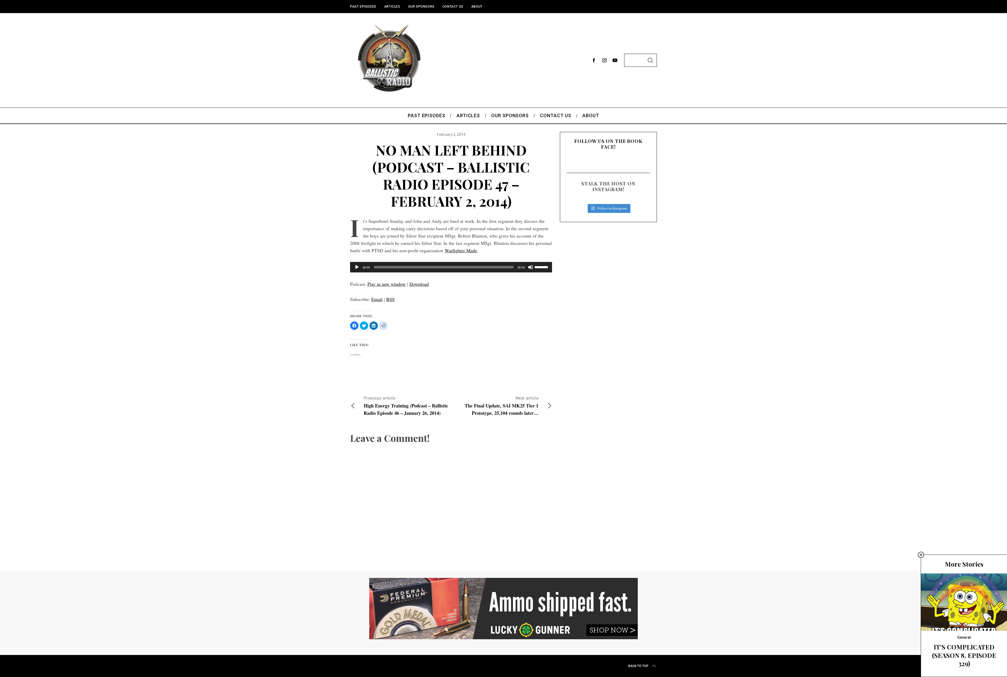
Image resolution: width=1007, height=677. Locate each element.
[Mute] (530, 267)
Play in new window (386, 284)
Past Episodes (363, 6)
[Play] (357, 267)
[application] (451, 267)
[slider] (542, 266)
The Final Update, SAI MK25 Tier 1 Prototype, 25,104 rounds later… (501, 406)
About (477, 6)
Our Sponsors (421, 6)
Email (377, 299)
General (964, 637)
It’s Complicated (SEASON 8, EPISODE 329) (964, 655)
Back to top (638, 666)
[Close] (921, 555)
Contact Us (452, 6)
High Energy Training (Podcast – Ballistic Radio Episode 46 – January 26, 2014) (406, 406)
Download (419, 284)
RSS (390, 299)
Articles (392, 6)
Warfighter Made (461, 250)
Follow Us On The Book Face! (608, 144)
